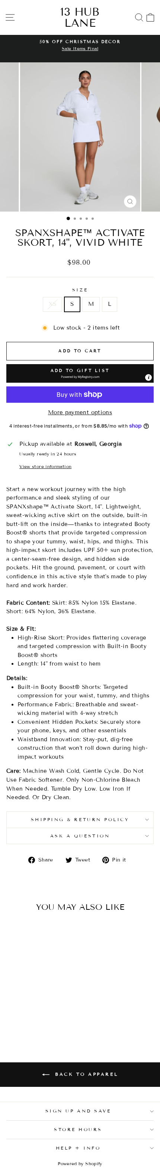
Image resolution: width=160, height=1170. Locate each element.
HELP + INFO (78, 1148)
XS (53, 304)
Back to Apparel (85, 1074)
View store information (45, 466)
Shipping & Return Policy (80, 819)
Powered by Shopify (80, 1163)
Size (80, 289)
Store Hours (78, 1129)
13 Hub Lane (79, 17)
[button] (80, 373)
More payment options (80, 412)
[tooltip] (148, 377)
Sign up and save (78, 1111)
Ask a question (80, 836)
